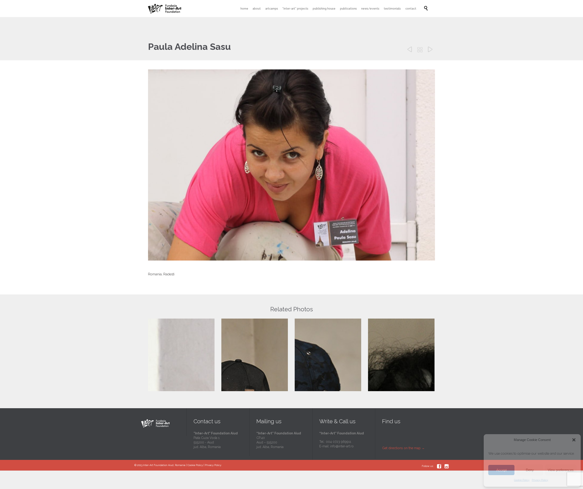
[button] (574, 440)
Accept (501, 470)
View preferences (561, 470)
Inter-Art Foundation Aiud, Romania (164, 465)
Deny (530, 470)
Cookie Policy (521, 480)
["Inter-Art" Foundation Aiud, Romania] (165, 8)
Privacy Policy (540, 480)
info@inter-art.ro (342, 446)
